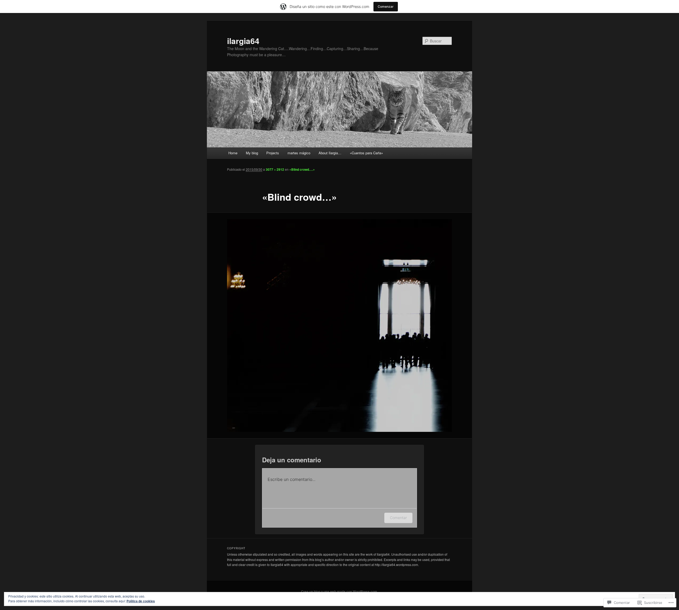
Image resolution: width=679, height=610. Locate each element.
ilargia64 (243, 40)
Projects (272, 152)
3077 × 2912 (275, 169)
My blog (252, 152)
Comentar (398, 517)
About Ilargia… (330, 152)
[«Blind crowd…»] (339, 325)
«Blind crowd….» (302, 169)
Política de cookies (141, 601)
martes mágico (299, 152)
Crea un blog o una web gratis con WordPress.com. (339, 591)
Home (232, 152)
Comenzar (386, 6)
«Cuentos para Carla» (366, 152)
